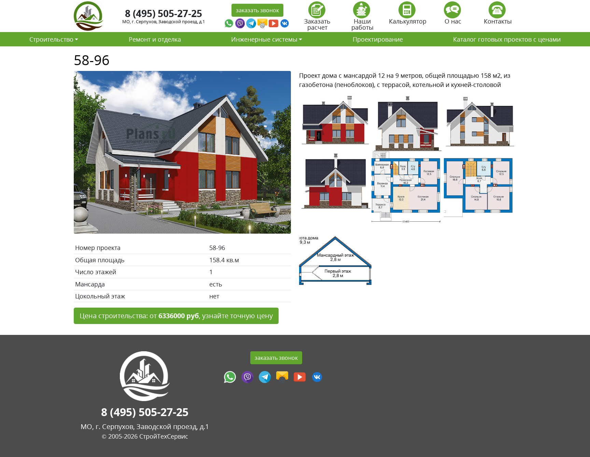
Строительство (51, 39)
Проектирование (378, 39)
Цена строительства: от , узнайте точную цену (176, 315)
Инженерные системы (264, 39)
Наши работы (362, 24)
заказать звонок (257, 10)
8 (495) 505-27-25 (163, 13)
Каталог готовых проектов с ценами (507, 39)
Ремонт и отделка (155, 39)
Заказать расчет (317, 24)
